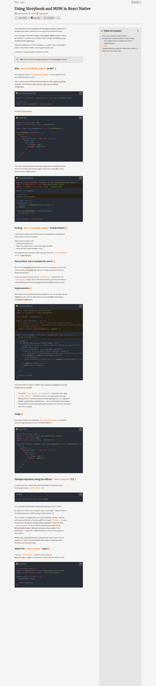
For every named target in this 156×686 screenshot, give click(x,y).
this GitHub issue (22, 282)
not (20, 35)
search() (29, 406)
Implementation (109, 43)
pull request (57, 59)
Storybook (35, 29)
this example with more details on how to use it (48, 282)
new (23, 35)
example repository (41, 59)
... (58, 18)
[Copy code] (80, 93)
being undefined (38, 523)
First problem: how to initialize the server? (118, 41)
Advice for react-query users (111, 51)
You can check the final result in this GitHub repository (33, 506)
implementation (25, 255)
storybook (50, 18)
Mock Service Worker (49, 29)
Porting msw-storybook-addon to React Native (118, 38)
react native (23, 18)
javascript (36, 18)
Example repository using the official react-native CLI (120, 48)
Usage (104, 46)
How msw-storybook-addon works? (114, 36)
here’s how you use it (25, 111)
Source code (43, 13)
